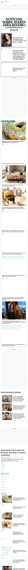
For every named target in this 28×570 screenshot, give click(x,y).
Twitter (3, 481)
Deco (18, 9)
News (18, 5)
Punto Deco (18, 11)
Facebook (25, 2)
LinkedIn (3, 492)
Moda (2, 462)
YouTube (3, 487)
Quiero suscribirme (20, 457)
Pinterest (3, 489)
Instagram (22, 2)
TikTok (3, 484)
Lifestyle (18, 4)
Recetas (18, 7)
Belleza (18, 2)
